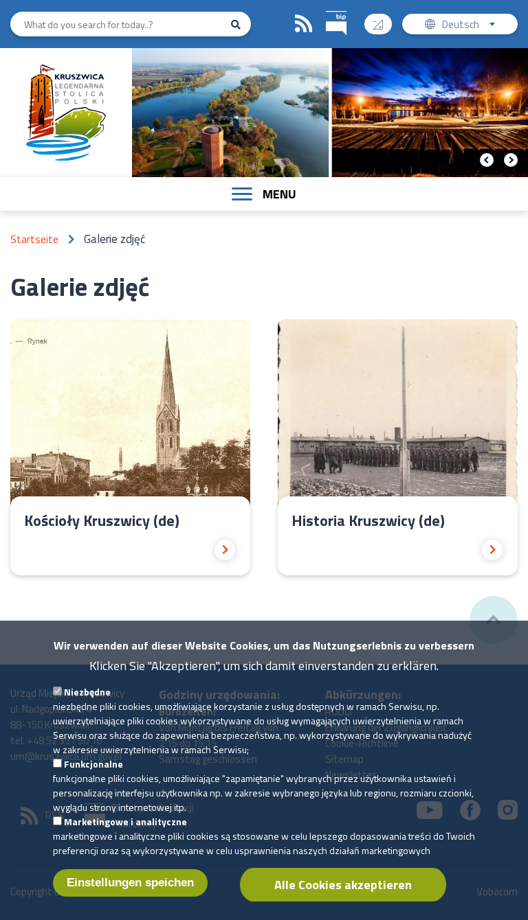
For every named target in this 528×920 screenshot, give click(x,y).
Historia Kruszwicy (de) (368, 520)
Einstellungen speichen (130, 882)
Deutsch (476, 25)
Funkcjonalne (93, 764)
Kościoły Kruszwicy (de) (101, 520)
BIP (336, 23)
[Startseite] (65, 113)
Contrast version (378, 24)
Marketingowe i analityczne (125, 821)
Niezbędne (87, 692)
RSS (304, 24)
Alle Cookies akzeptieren (343, 884)
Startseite (34, 239)
